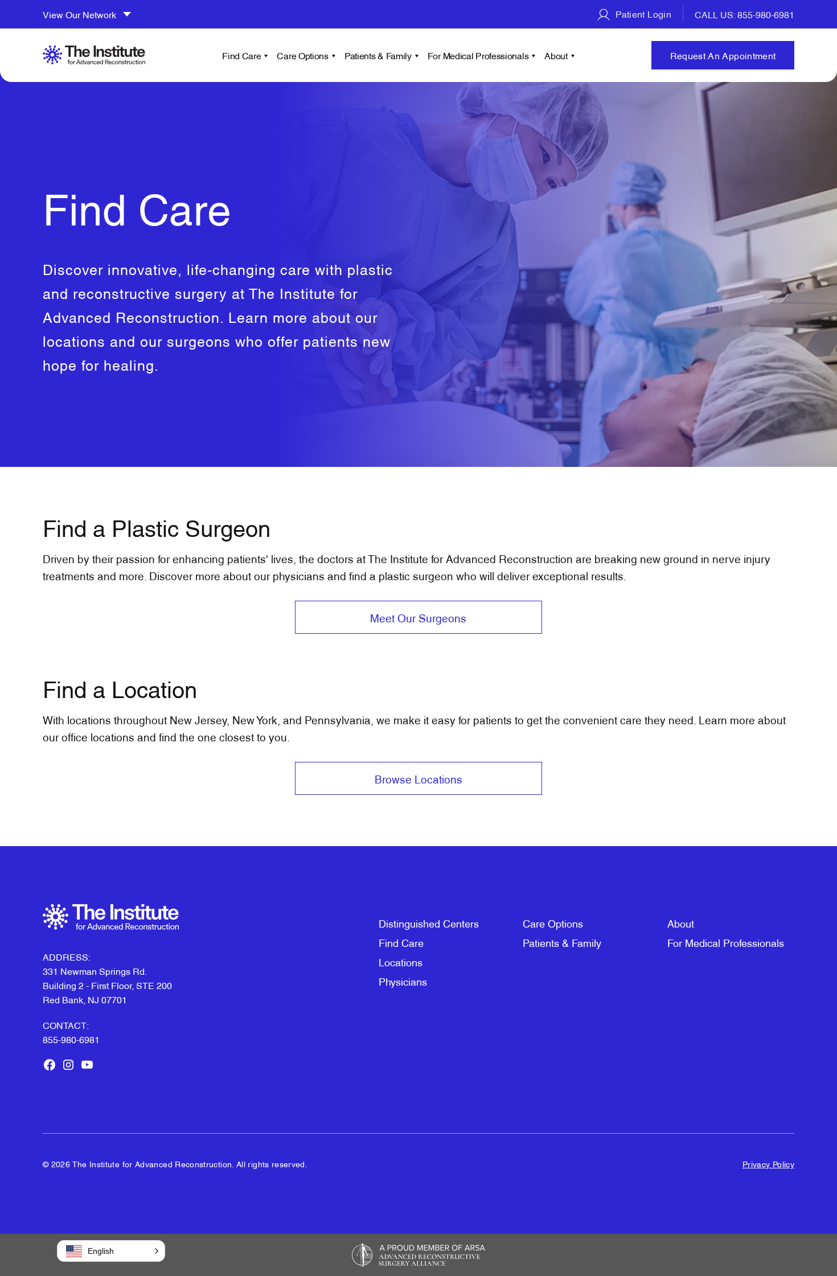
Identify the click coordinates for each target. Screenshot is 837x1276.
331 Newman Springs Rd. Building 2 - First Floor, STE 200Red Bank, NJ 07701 (107, 985)
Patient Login (642, 13)
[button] (111, 1251)
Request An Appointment (723, 55)
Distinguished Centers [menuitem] (429, 922)
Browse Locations (418, 778)
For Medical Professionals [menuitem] (478, 55)
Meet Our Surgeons (418, 617)
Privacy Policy (768, 1164)
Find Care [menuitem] (241, 55)
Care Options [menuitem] (302, 55)
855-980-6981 (71, 1039)
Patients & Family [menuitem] (378, 55)
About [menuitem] (556, 55)
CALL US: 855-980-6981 (744, 14)
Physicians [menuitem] (403, 980)
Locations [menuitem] (400, 961)
